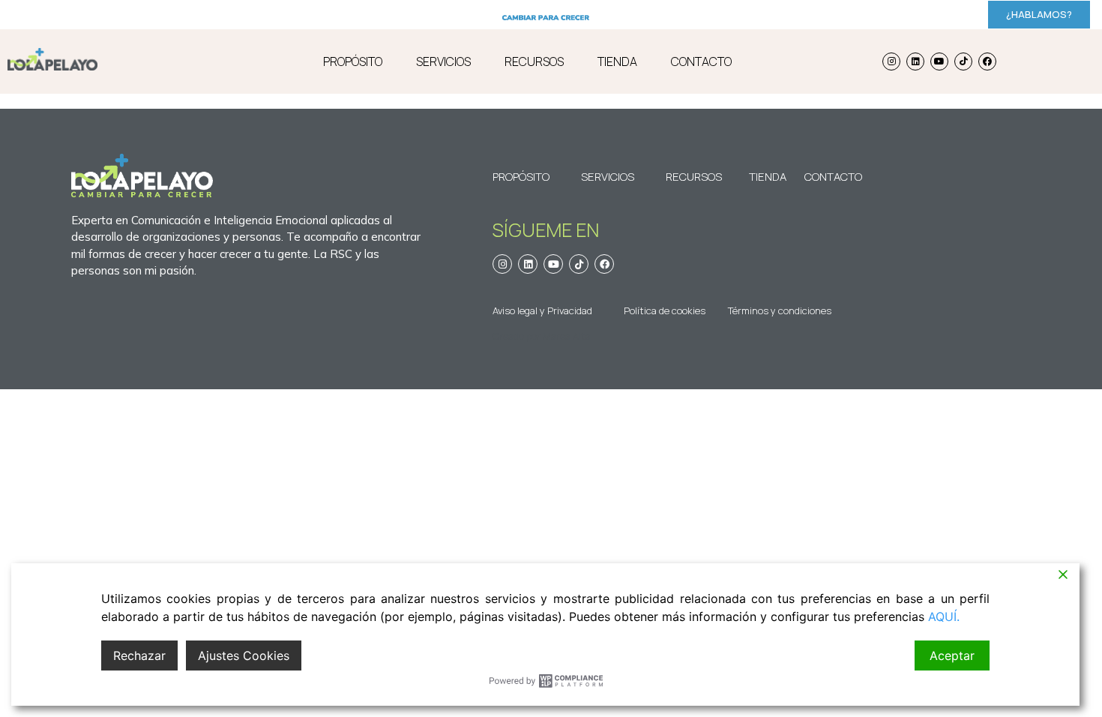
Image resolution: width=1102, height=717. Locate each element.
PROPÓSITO (352, 61)
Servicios (607, 176)
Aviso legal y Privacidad (542, 310)
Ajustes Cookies (243, 655)
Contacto (825, 176)
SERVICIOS (443, 61)
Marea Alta (567, 336)
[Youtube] (939, 61)
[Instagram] (891, 61)
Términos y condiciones (779, 310)
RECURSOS (534, 61)
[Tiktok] (963, 61)
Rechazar (139, 655)
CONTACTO (701, 61)
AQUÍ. (944, 616)
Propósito (521, 176)
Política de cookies (664, 310)
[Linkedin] (915, 61)
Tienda (767, 176)
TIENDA (617, 61)
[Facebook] (987, 61)
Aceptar (952, 655)
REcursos (694, 176)
